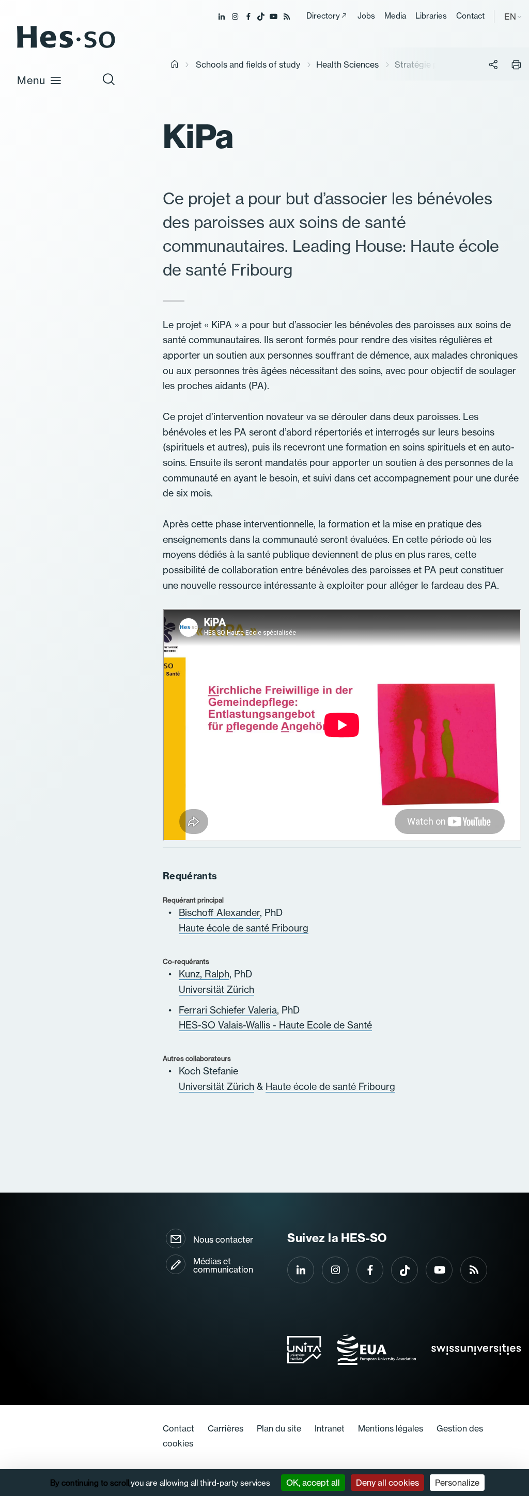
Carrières (225, 1428)
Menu (31, 80)
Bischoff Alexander (219, 912)
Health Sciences (347, 64)
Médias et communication (223, 1265)
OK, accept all (313, 1482)
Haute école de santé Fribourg (243, 928)
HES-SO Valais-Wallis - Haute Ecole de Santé (275, 1025)
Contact (470, 16)
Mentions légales (390, 1428)
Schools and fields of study (248, 64)
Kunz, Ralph (204, 973)
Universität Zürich (216, 989)
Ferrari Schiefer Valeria (228, 1010)
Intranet (330, 1428)
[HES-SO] (66, 47)
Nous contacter (223, 1239)
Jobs (366, 16)
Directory (323, 16)
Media (395, 16)
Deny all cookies (387, 1482)
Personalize (457, 1482)
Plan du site (279, 1428)
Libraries (431, 16)
